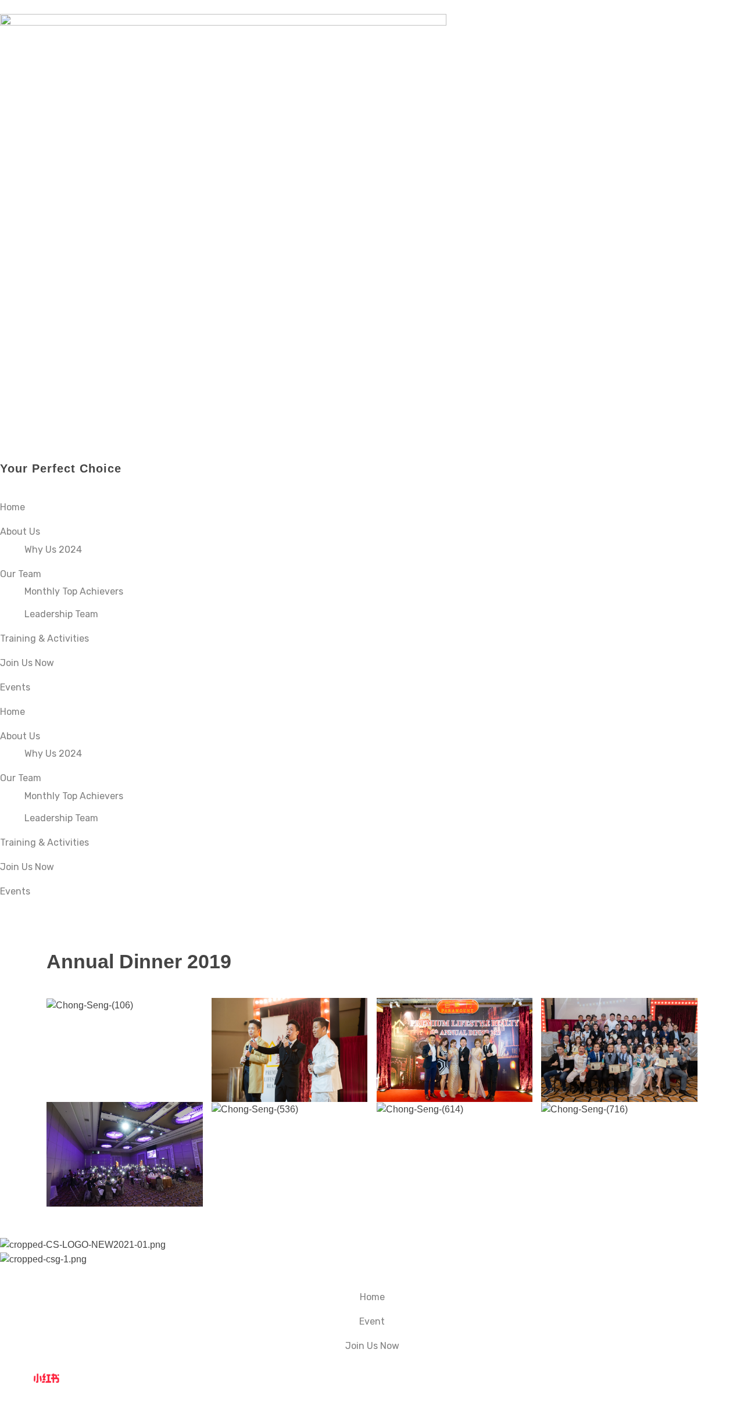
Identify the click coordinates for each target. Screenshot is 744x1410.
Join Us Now (27, 662)
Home (12, 507)
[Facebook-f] (14, 1377)
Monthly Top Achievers (73, 591)
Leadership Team (61, 614)
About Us (20, 531)
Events (15, 687)
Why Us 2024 (53, 549)
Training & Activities (44, 638)
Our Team (20, 573)
